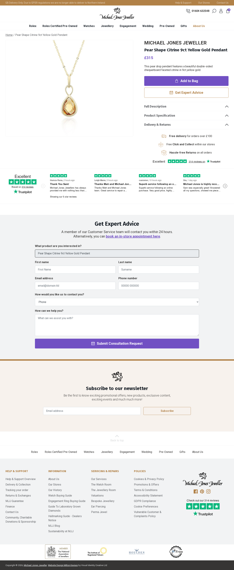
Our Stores (204, 2)
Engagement (128, 26)
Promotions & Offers (146, 484)
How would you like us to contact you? (59, 294)
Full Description (155, 106)
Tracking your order (16, 490)
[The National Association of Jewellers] (58, 551)
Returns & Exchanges (18, 495)
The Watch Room (101, 484)
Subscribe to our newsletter (117, 388)
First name (42, 262)
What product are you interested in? (58, 246)
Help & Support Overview (20, 479)
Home (9, 35)
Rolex (32, 26)
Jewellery (107, 26)
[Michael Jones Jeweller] (117, 14)
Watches (89, 26)
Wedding (147, 26)
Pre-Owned (167, 26)
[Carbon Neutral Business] (176, 551)
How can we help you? (49, 310)
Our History (55, 490)
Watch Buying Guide (60, 495)
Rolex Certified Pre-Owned (59, 26)
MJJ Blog (54, 525)
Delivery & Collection (17, 484)
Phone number (127, 278)
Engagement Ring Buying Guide (66, 501)
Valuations (97, 495)
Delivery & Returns (157, 125)
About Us (199, 26)
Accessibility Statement (148, 495)
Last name (125, 262)
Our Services (99, 479)
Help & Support (183, 2)
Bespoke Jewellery (102, 501)
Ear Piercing (98, 506)
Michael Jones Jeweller (35, 565)
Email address (44, 278)
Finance (10, 506)
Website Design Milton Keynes (63, 565)
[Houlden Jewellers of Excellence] (137, 551)
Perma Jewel (99, 512)
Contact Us (223, 2)
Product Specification (159, 115)
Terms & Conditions (145, 490)
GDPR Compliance (145, 501)
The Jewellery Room (103, 490)
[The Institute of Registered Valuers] (97, 551)
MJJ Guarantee (14, 501)
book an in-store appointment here (133, 236)
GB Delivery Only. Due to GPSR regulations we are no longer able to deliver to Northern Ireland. (55, 2)
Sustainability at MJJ (60, 531)
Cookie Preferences (146, 506)
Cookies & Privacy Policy (149, 479)
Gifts (184, 26)
